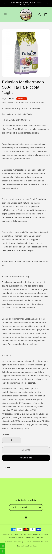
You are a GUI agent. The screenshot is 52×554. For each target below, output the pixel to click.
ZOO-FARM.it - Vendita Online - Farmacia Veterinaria (29, 534)
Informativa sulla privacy (14, 542)
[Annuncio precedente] (5, 3)
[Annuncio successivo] (47, 3)
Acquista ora (26, 458)
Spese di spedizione (21, 102)
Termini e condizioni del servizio (37, 542)
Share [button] (7, 467)
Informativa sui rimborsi (34, 537)
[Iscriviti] (40, 507)
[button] (5, 15)
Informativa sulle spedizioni (27, 546)
